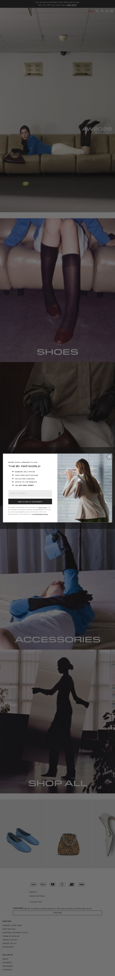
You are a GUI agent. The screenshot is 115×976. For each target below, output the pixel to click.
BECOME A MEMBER (30, 501)
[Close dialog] (109, 456)
